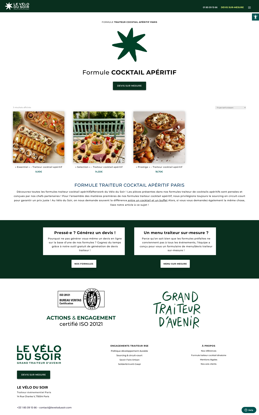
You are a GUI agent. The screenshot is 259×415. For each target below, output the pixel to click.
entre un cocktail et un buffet (147, 200)
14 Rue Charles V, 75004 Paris (33, 396)
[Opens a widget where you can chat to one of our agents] (248, 410)
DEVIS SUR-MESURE (232, 7)
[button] (255, 17)
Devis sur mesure (129, 85)
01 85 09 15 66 (210, 7)
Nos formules (83, 263)
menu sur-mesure (175, 263)
